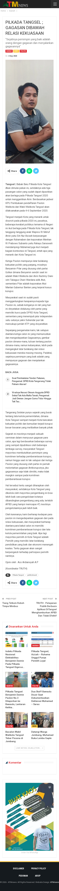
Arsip (37, 876)
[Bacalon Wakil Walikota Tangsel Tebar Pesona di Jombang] (16, 720)
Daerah (9, 51)
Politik (23, 51)
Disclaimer (18, 868)
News (16, 51)
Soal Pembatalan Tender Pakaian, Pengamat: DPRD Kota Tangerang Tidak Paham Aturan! (31, 381)
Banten (10, 686)
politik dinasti (32, 575)
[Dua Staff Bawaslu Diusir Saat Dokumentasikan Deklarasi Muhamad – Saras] (42, 679)
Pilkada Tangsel (18, 575)
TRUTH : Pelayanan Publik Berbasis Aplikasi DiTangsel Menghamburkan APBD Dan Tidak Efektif (44, 609)
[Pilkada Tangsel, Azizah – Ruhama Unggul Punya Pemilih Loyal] (42, 639)
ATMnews (54, 882)
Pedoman (23, 876)
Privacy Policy (38, 868)
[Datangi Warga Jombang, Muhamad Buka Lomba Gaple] (42, 720)
